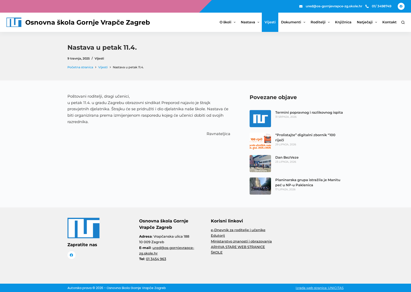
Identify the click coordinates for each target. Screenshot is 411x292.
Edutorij (218, 236)
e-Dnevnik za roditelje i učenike (238, 230)
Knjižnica (343, 22)
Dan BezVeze (287, 157)
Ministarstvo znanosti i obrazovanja (241, 241)
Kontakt (389, 22)
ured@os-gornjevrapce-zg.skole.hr (334, 6)
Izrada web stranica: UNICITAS (320, 288)
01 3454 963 (156, 259)
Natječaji (365, 22)
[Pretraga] (403, 22)
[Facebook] (401, 6)
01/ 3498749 (381, 6)
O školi (225, 22)
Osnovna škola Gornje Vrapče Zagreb (87, 22)
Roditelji (318, 22)
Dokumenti (291, 22)
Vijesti (270, 22)
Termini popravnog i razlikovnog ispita (309, 112)
